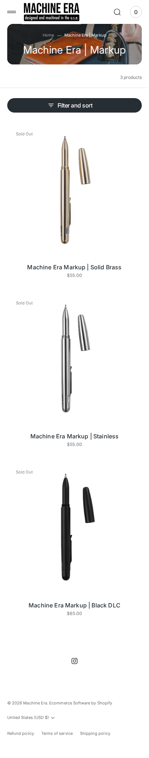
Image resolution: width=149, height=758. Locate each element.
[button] (11, 12)
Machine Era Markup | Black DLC (72, 589)
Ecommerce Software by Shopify (80, 702)
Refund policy (20, 733)
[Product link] (71, 188)
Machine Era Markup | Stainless (71, 425)
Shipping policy (95, 733)
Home (45, 35)
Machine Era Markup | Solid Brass (72, 261)
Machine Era (35, 702)
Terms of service (57, 733)
